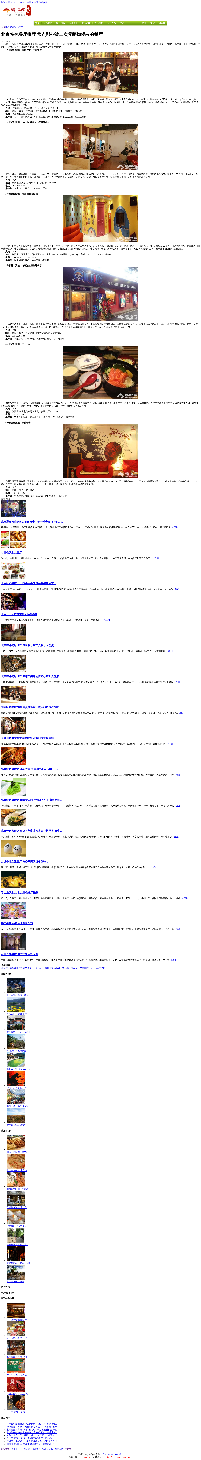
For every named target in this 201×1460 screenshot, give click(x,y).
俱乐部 (162, 23)
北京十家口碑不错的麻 (17, 1152)
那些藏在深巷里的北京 (17, 1244)
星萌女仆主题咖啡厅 (81, 968)
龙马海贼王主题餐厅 (61, 968)
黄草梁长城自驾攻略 (16, 1125)
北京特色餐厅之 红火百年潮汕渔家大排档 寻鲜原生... (31, 830)
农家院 (35, 2)
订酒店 (21, 2)
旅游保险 (43, 2)
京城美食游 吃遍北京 (17, 1207)
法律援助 (36, 1449)
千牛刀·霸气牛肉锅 (16, 1412)
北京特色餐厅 (7, 968)
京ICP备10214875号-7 (113, 1454)
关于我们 (15, 1449)
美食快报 (111, 23)
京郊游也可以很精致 (16, 1051)
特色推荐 (60, 23)
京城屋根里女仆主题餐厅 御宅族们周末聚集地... (28, 738)
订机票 (28, 2)
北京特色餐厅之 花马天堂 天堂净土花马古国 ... (30, 768)
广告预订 (69, 1449)
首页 (37, 23)
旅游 (144, 23)
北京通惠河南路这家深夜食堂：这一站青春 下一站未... (32, 521)
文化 (152, 23)
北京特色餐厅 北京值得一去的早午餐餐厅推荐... (28, 583)
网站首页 (5, 1449)
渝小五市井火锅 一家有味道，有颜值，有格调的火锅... (33, 1427)
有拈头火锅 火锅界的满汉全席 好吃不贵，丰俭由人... (32, 1432)
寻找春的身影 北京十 (17, 1014)
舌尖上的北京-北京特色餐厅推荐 (19, 892)
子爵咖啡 (47, 968)
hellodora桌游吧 (98, 968)
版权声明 (26, 1449)
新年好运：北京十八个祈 (19, 1032)
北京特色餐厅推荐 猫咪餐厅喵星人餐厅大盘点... (28, 645)
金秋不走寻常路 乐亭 (17, 1088)
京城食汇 (73, 23)
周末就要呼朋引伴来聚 (17, 1189)
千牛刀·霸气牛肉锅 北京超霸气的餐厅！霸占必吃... (31, 1438)
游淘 (122, 23)
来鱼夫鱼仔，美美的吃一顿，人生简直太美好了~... (31, 1435)
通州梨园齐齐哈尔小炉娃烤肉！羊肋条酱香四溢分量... (33, 1429)
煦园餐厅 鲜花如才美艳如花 (17, 923)
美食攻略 (48, 23)
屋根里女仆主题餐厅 (24, 968)
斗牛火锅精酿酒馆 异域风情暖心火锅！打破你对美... (32, 1424)
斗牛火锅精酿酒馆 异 (17, 1320)
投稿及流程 (47, 1449)
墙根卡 (13, 2)
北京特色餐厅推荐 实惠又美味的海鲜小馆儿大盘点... (31, 676)
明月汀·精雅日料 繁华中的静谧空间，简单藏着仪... (31, 1444)
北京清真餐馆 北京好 (17, 1170)
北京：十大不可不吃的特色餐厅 (19, 614)
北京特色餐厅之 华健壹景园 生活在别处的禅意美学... (31, 799)
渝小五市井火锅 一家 (17, 1338)
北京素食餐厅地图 (15, 1281)
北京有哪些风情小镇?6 (17, 995)
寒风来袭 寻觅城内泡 (17, 1106)
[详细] (175, 527)
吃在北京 (9, 27)
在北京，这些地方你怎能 (19, 1069)
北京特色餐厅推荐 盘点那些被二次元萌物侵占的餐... (31, 707)
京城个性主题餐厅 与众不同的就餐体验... (24, 861)
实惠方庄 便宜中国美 (17, 1226)
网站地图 (59, 1449)
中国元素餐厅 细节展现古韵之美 (19, 954)
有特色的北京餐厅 (11, 552)
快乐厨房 (98, 23)
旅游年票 (5, 2)
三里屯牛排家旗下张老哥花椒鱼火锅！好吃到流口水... (33, 1441)
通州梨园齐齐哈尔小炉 (17, 1357)
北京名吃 (86, 23)
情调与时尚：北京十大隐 (19, 1263)
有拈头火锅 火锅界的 (17, 1375)
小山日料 (38, 968)
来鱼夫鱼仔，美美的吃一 (19, 1394)
